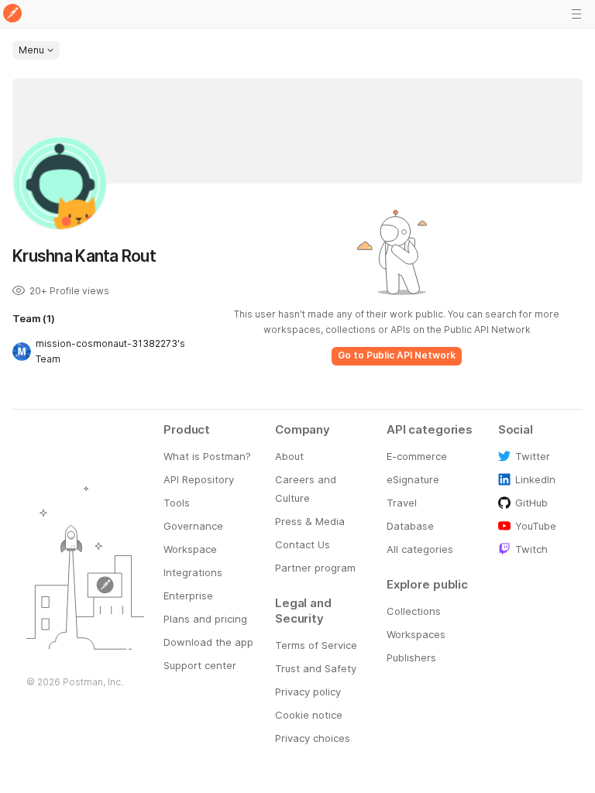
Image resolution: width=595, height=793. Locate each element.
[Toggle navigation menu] (576, 14)
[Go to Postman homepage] (12, 14)
